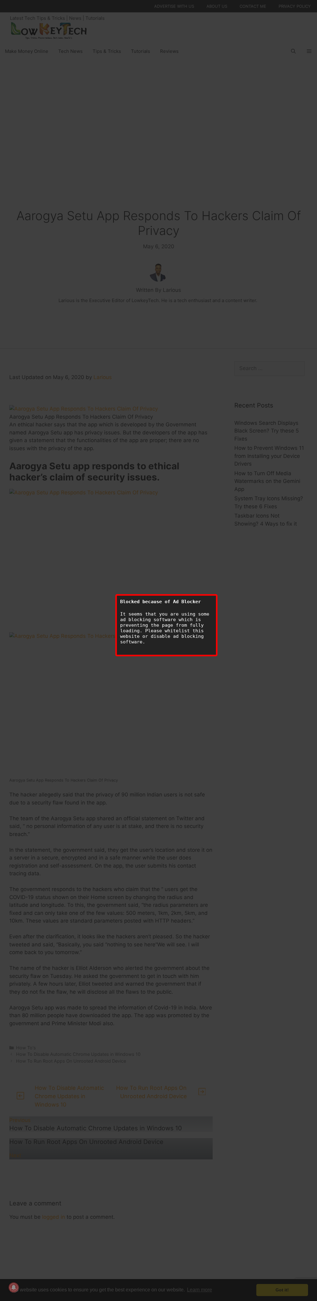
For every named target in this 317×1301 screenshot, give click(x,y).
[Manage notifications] (14, 1287)
